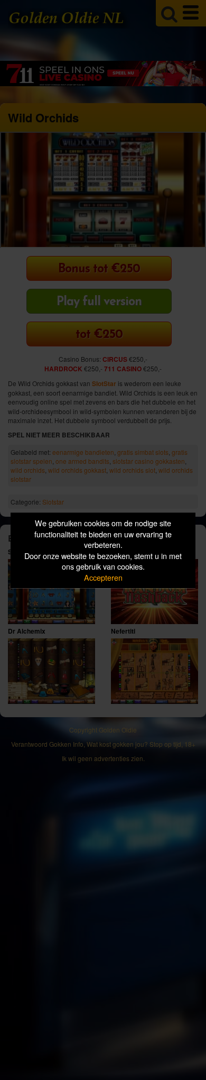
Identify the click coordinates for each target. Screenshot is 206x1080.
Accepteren (103, 577)
